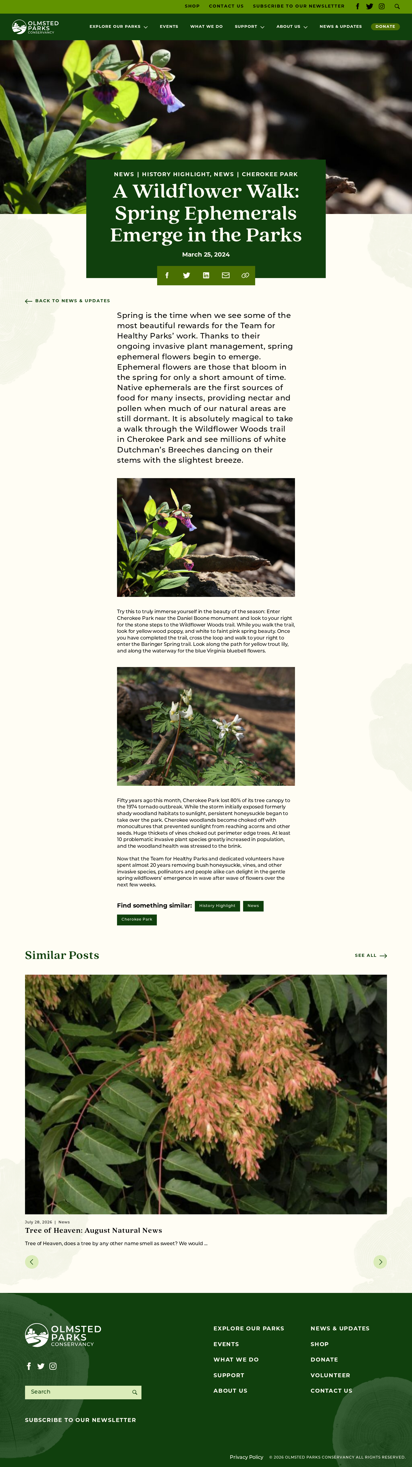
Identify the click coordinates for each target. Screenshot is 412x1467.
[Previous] (32, 1262)
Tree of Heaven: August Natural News (93, 1231)
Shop (192, 6)
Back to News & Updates (72, 301)
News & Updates (341, 27)
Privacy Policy (246, 1457)
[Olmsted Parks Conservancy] (35, 27)
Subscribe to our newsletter (80, 1420)
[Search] (134, 1392)
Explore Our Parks (115, 27)
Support (246, 27)
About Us (288, 27)
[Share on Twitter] (186, 275)
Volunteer (330, 1376)
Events (169, 27)
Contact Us (226, 6)
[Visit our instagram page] (381, 7)
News (253, 906)
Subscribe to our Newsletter (299, 6)
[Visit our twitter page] (369, 7)
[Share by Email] (226, 275)
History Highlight (217, 906)
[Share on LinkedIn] (206, 275)
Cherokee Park (137, 919)
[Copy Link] (245, 275)
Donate (385, 27)
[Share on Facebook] (167, 275)
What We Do (206, 27)
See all (366, 956)
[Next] (380, 1262)
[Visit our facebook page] (357, 7)
